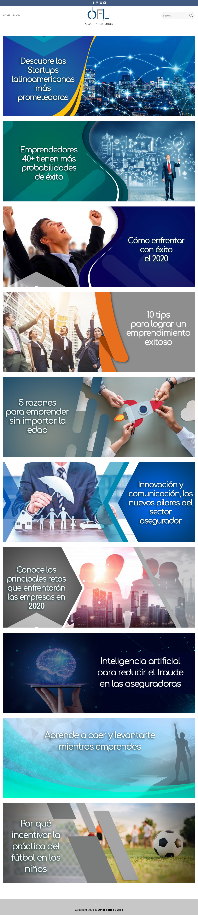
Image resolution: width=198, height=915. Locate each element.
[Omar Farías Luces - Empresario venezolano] (99, 15)
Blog (16, 15)
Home (6, 15)
